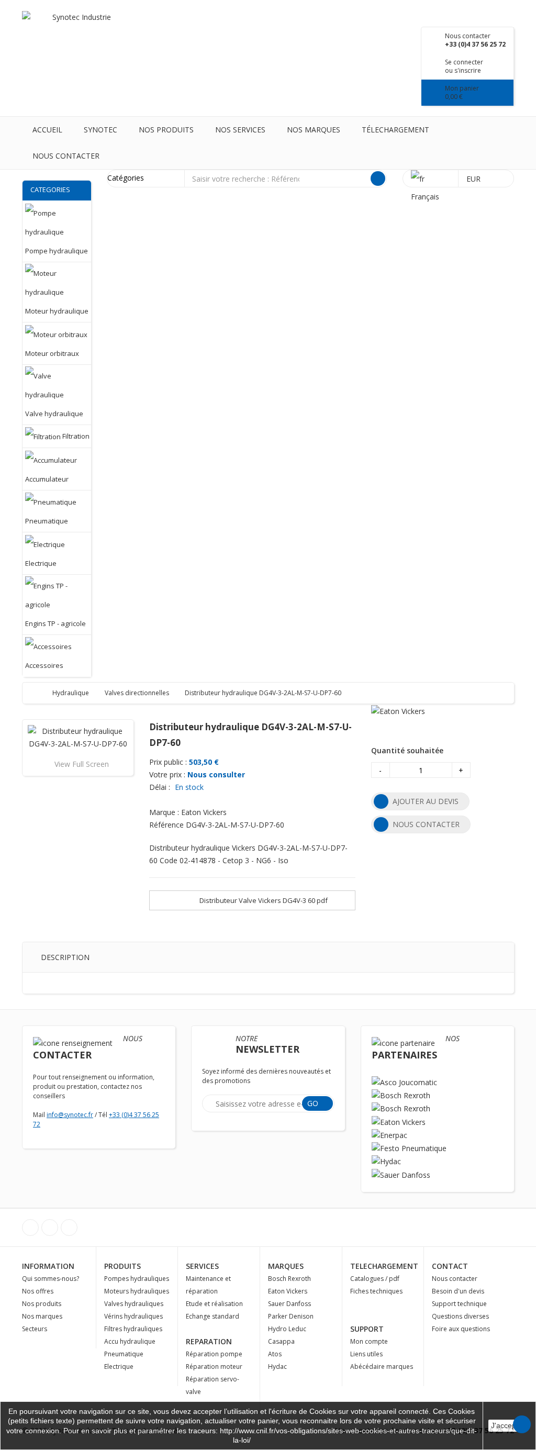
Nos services (240, 130)
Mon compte (369, 1341)
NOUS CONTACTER (426, 824)
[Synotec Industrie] (77, 27)
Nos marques (313, 130)
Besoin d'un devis (458, 1291)
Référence (166, 825)
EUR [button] (474, 179)
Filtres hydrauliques (133, 1328)
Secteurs (34, 1328)
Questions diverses (460, 1316)
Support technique (459, 1303)
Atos (275, 1353)
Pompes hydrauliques (136, 1278)
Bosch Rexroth (289, 1278)
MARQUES (286, 1266)
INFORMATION (48, 1266)
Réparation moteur (214, 1366)
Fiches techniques (376, 1291)
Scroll (522, 1424)
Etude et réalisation (214, 1303)
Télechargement (395, 130)
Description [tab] (65, 957)
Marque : (164, 812)
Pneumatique (123, 1353)
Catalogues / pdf (374, 1278)
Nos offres (37, 1291)
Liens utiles (366, 1353)
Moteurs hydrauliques (136, 1291)
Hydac (277, 1366)
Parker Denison (291, 1316)
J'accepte (506, 1425)
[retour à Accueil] (40, 692)
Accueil (47, 130)
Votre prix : (167, 774)
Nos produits (166, 130)
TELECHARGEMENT (384, 1266)
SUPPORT (367, 1329)
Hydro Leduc (287, 1328)
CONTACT (450, 1266)
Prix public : (168, 762)
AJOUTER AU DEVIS (426, 801)
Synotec (100, 130)
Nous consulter (216, 774)
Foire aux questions (461, 1328)
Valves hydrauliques (133, 1303)
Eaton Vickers (287, 1291)
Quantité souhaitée (407, 750)
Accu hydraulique (129, 1341)
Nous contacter (65, 156)
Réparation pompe (214, 1353)
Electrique (118, 1366)
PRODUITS (122, 1266)
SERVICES (202, 1266)
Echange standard (212, 1316)
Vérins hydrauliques (133, 1316)
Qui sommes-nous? (50, 1278)
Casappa (281, 1341)
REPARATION (209, 1341)
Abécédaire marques (381, 1366)
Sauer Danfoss (289, 1303)
